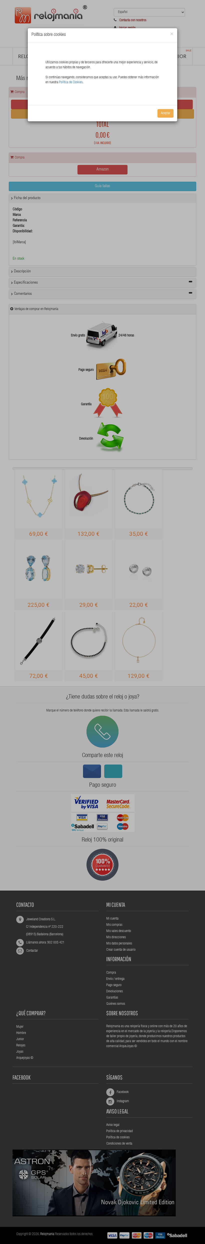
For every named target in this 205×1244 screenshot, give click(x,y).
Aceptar (165, 113)
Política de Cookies (70, 82)
